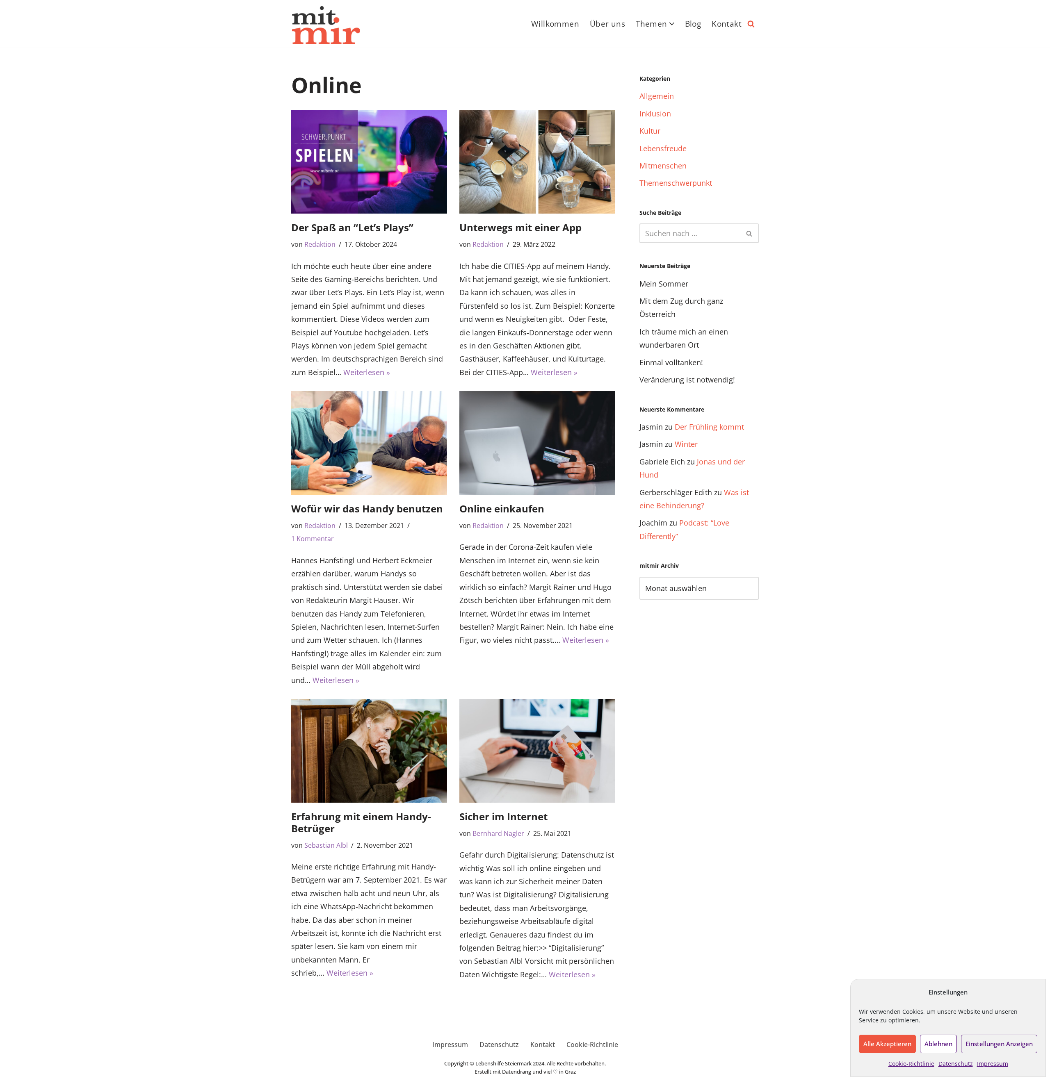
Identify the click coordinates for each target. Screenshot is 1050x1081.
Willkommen (555, 24)
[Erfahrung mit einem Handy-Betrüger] (369, 751)
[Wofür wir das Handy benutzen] (369, 443)
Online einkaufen (501, 508)
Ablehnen (938, 1044)
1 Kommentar (312, 538)
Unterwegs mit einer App (520, 227)
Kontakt (727, 24)
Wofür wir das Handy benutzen (367, 508)
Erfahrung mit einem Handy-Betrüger (361, 822)
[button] (671, 23)
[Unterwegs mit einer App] (537, 162)
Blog (693, 24)
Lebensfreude (663, 148)
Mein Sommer (663, 284)
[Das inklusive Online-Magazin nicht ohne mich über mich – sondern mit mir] (326, 25)
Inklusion (655, 113)
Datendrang (516, 1071)
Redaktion (320, 244)
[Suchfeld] (751, 23)
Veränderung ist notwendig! (687, 380)
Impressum (992, 1063)
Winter (686, 444)
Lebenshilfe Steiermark (503, 1063)
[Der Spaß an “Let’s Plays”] (369, 162)
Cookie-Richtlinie (911, 1063)
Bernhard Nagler (498, 833)
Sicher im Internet (503, 816)
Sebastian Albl (326, 845)
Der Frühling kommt (709, 427)
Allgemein (656, 96)
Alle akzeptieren (887, 1044)
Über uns (607, 24)
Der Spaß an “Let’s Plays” (352, 227)
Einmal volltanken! (671, 362)
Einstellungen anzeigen (999, 1044)
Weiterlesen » (366, 372)
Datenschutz (955, 1063)
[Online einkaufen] (537, 443)
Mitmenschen (663, 166)
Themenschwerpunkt (675, 183)
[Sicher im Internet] (537, 751)
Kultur (649, 131)
